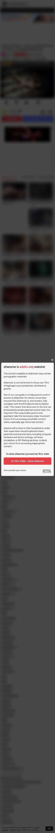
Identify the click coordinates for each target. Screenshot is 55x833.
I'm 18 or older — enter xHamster (27, 461)
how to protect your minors (15, 470)
